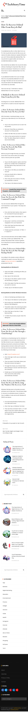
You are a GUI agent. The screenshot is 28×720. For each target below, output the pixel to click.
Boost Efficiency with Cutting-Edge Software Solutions (18, 520)
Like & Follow (6, 633)
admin (15, 30)
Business (5, 586)
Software (5, 644)
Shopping (5, 640)
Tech (4, 648)
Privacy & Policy (5, 678)
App (4, 582)
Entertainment (7, 598)
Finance (5, 602)
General (5, 609)
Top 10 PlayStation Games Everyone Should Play (18, 556)
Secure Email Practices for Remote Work (18, 480)
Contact (3, 682)
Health (4, 617)
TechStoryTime (17, 708)
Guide (2, 21)
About (3, 670)
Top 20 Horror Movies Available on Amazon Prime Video (17, 532)
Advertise (3, 674)
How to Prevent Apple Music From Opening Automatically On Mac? (18, 544)
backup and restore (10, 261)
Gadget (5, 606)
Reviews (5, 636)
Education (5, 594)
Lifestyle (5, 629)
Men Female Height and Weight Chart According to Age (13, 432)
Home (3, 16)
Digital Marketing (7, 590)
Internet (5, 625)
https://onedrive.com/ (13, 354)
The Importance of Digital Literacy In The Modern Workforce (18, 448)
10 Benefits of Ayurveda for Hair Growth (13, 423)
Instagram (5, 621)
